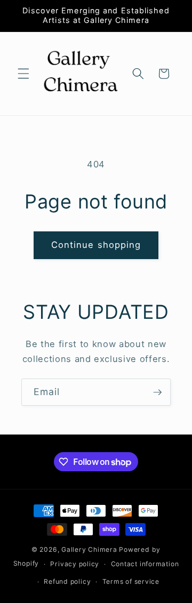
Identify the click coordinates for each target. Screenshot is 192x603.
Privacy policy (74, 564)
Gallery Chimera (89, 549)
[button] (23, 73)
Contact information (145, 564)
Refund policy (67, 581)
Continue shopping (96, 244)
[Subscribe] (157, 392)
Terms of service (130, 581)
